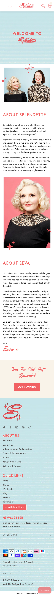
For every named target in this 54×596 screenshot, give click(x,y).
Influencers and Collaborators (17, 449)
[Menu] (4, 6)
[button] (27, 593)
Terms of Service (10, 562)
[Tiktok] (29, 426)
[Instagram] (16, 426)
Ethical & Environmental (14, 453)
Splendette (16, 580)
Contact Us (8, 444)
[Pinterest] (23, 426)
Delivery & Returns (12, 465)
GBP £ (5, 573)
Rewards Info (9, 501)
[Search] (43, 6)
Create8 (29, 584)
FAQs (5, 480)
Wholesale (8, 489)
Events (6, 457)
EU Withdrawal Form (14, 507)
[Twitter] (4, 426)
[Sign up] (50, 534)
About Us (7, 440)
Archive (6, 497)
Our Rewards (27, 387)
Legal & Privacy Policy (28, 562)
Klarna (6, 484)
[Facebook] (10, 426)
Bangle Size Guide (12, 461)
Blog (5, 493)
